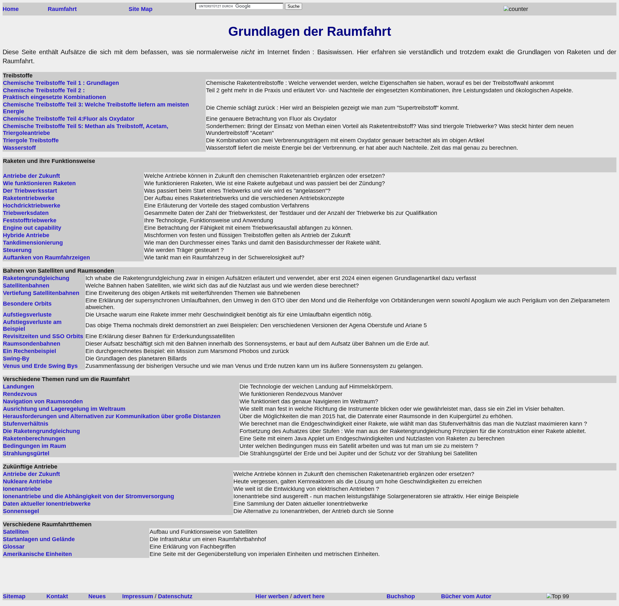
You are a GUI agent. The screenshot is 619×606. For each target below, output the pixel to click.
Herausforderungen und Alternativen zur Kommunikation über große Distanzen (112, 416)
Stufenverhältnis (25, 423)
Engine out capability (32, 228)
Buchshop (401, 596)
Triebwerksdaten (26, 213)
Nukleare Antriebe (27, 481)
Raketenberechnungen (34, 438)
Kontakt (57, 596)
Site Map (140, 9)
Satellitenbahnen (26, 285)
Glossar (14, 546)
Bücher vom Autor (466, 596)
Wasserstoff (19, 148)
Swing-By (16, 358)
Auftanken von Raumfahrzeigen (46, 257)
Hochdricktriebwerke (31, 205)
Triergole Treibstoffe (31, 140)
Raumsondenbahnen (31, 343)
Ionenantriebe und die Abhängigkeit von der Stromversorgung (88, 496)
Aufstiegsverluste (27, 314)
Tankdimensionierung (33, 242)
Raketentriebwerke (28, 198)
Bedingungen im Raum (34, 446)
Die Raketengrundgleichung (41, 431)
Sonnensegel (21, 511)
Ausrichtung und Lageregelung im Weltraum (64, 409)
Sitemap (14, 596)
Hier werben (272, 596)
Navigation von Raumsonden (43, 401)
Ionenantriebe (22, 489)
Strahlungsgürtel (26, 453)
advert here (309, 596)
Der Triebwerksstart (30, 190)
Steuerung (17, 250)
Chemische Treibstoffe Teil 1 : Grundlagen (61, 83)
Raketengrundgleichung (36, 278)
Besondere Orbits (27, 303)
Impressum (137, 596)
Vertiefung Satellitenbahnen (41, 293)
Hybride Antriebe (26, 235)
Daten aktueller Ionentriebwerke (47, 503)
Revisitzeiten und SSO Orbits (43, 336)
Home (11, 9)
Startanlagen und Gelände (39, 539)
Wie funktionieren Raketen (39, 183)
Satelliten (16, 532)
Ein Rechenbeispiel (29, 351)
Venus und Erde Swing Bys (40, 366)
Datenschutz (175, 596)
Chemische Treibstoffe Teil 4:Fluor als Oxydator (68, 119)
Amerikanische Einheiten (37, 554)
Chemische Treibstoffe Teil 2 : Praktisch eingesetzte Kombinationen (54, 93)
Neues (97, 596)
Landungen (18, 386)
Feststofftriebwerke (29, 220)
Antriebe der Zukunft (31, 176)
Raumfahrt (62, 9)
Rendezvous (20, 394)
